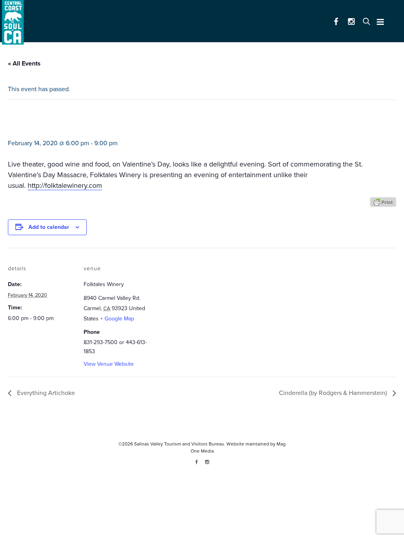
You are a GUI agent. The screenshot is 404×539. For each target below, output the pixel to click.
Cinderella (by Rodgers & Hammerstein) (334, 393)
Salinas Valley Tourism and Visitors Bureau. (179, 444)
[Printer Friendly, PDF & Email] (383, 201)
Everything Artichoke (45, 393)
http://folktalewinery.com (65, 185)
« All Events (24, 63)
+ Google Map (117, 318)
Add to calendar (48, 227)
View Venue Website (109, 364)
